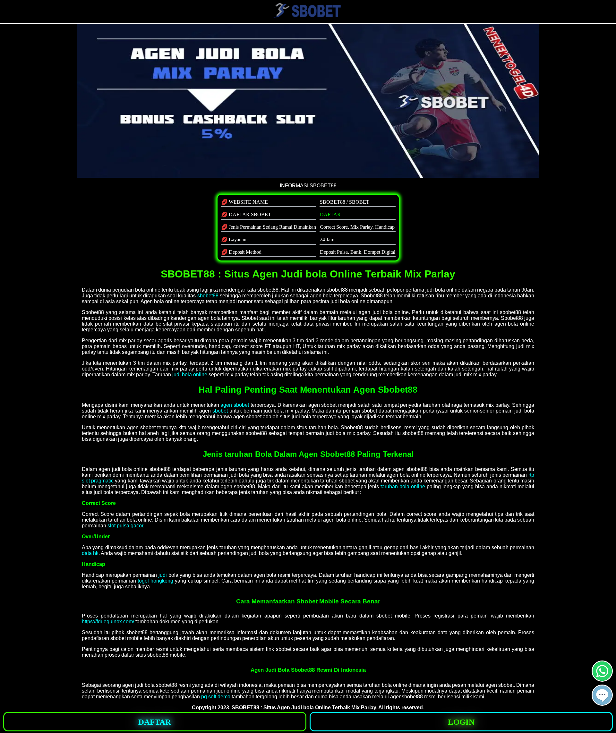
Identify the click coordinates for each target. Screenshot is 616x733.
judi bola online (189, 374)
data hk (90, 553)
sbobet (220, 410)
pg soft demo (215, 696)
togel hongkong (155, 581)
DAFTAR (330, 214)
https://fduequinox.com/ (108, 621)
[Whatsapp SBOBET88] (602, 679)
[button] (602, 695)
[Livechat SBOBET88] (602, 703)
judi (162, 575)
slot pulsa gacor (125, 525)
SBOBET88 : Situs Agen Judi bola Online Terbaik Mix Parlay (304, 707)
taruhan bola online (403, 486)
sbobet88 (207, 295)
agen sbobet (234, 405)
